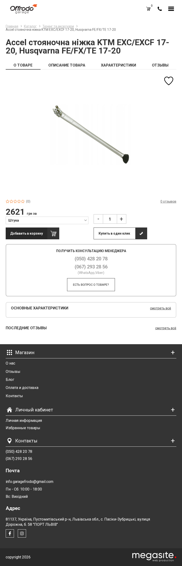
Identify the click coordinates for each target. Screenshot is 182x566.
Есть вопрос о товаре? (91, 284)
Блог (10, 379)
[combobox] (47, 220)
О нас (10, 363)
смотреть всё (160, 308)
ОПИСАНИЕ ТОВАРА (66, 65)
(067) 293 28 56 (91, 266)
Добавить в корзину (26, 233)
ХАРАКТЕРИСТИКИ (118, 65)
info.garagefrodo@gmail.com (29, 481)
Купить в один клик (114, 233)
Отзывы (13, 371)
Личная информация (24, 420)
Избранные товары (23, 428)
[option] (91, 134)
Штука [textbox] (13, 220)
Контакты (14, 396)
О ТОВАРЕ (23, 65)
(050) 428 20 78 (91, 258)
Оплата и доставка (22, 387)
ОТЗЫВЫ (160, 65)
